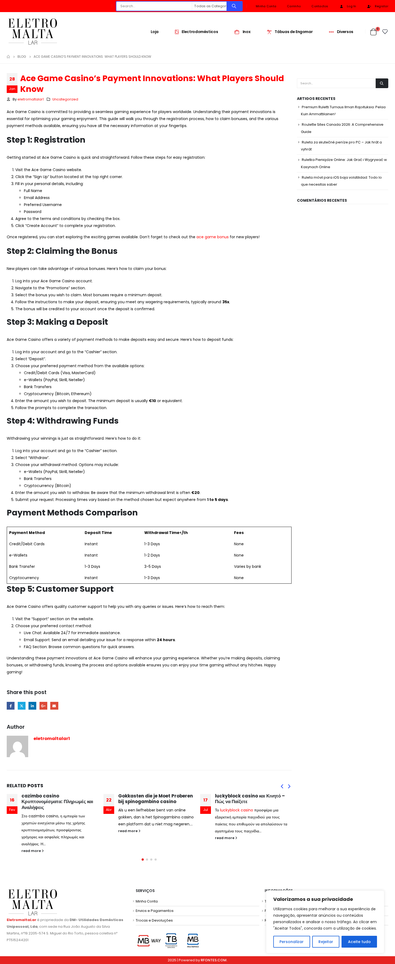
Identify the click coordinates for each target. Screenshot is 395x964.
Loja (155, 31)
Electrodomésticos (200, 31)
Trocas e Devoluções (154, 920)
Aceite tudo (359, 941)
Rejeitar (325, 941)
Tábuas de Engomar (294, 31)
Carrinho (294, 6)
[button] (281, 786)
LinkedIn (32, 706)
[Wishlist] (385, 31)
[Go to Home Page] (8, 56)
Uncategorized (65, 99)
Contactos (319, 6)
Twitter (22, 706)
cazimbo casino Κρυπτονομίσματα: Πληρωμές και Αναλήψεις (57, 802)
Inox (247, 31)
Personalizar (291, 941)
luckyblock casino (236, 810)
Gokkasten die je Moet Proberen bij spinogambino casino (155, 799)
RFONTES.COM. (214, 960)
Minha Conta (266, 6)
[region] (325, 921)
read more (31, 851)
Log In (351, 6)
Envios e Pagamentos (155, 910)
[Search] (234, 6)
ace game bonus (212, 237)
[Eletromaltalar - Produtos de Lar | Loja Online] (33, 31)
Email (54, 706)
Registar (381, 6)
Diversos (345, 31)
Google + (43, 706)
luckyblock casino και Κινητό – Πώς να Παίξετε (250, 799)
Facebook (11, 706)
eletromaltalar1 (30, 99)
